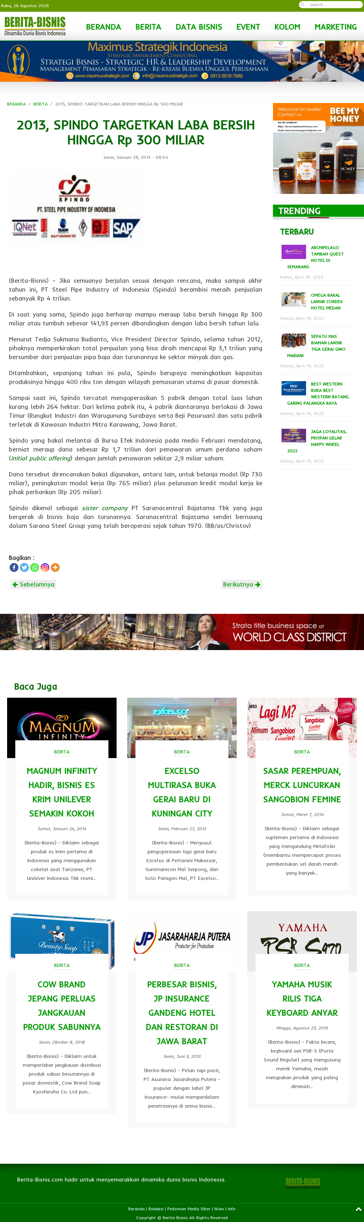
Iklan (219, 1208)
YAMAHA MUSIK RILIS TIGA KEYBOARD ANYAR (302, 998)
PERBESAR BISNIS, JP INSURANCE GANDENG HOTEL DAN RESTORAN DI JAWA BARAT (182, 1012)
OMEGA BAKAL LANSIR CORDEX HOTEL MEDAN (327, 301)
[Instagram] (45, 567)
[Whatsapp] (34, 567)
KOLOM (287, 27)
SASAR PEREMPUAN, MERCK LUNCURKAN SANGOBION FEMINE (302, 785)
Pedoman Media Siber (188, 1208)
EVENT (248, 27)
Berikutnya (239, 584)
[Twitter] (24, 567)
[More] (55, 567)
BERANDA (103, 27)
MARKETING (336, 27)
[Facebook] (14, 567)
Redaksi (156, 1208)
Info (232, 1208)
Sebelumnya (36, 584)
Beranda (136, 1208)
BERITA (148, 27)
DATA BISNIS (199, 27)
